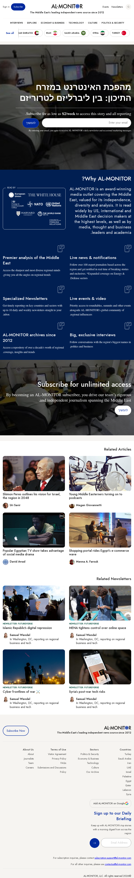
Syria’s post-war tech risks (87, 691)
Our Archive (92, 772)
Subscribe (18, 6)
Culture (92, 23)
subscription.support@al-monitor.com (113, 858)
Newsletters (117, 7)
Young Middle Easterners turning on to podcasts (95, 496)
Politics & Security (113, 23)
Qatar (128, 785)
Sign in (6, 6)
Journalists (29, 758)
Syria (128, 794)
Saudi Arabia (124, 758)
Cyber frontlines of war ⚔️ (21, 691)
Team (31, 763)
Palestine (126, 776)
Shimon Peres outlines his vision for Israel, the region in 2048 (32, 496)
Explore (32, 23)
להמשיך (123, 410)
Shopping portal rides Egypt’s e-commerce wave (99, 552)
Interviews (16, 23)
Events (106, 7)
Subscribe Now (16, 731)
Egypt (128, 781)
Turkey (128, 754)
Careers (30, 767)
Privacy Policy (59, 758)
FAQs (63, 763)
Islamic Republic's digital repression (27, 628)
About (31, 754)
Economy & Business (52, 23)
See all (10, 33)
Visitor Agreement (57, 754)
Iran (129, 763)
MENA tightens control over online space (97, 628)
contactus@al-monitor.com (118, 864)
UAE (129, 767)
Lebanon (127, 790)
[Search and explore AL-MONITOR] (128, 7)
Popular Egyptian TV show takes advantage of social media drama (33, 552)
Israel (128, 772)
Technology (76, 23)
